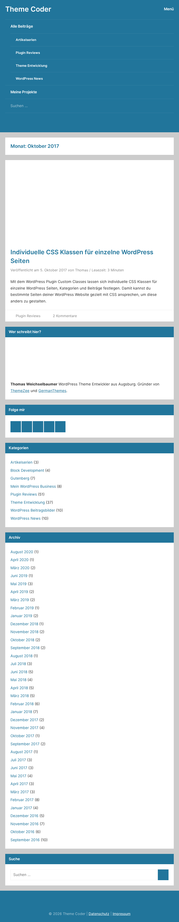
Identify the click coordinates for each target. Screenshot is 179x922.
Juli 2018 (18, 664)
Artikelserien (26, 40)
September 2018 (25, 648)
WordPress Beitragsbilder (32, 510)
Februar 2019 (22, 608)
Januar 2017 (21, 808)
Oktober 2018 (22, 640)
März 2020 (19, 568)
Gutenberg (19, 478)
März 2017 (19, 792)
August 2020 (21, 552)
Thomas (81, 270)
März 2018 (19, 696)
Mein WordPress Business (33, 486)
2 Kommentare (65, 316)
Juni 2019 (19, 576)
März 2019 (19, 600)
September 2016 (25, 840)
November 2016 (24, 824)
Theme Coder (28, 9)
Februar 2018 (22, 704)
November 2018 (24, 632)
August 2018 (21, 656)
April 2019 (19, 592)
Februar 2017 (22, 800)
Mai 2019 (18, 584)
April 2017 (19, 784)
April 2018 (19, 688)
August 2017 (21, 752)
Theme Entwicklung (31, 66)
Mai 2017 (18, 776)
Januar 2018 (21, 712)
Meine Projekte (23, 92)
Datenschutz (99, 913)
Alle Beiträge (21, 26)
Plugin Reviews (28, 53)
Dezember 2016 (24, 816)
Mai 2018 (18, 680)
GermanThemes (52, 391)
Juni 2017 (18, 768)
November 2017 (24, 728)
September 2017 (25, 744)
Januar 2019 (21, 616)
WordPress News (29, 78)
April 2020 (19, 560)
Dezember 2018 (24, 624)
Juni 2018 (18, 672)
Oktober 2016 (22, 832)
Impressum (122, 913)
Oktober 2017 (22, 736)
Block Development (27, 470)
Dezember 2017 (24, 720)
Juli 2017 (18, 760)
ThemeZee (19, 391)
